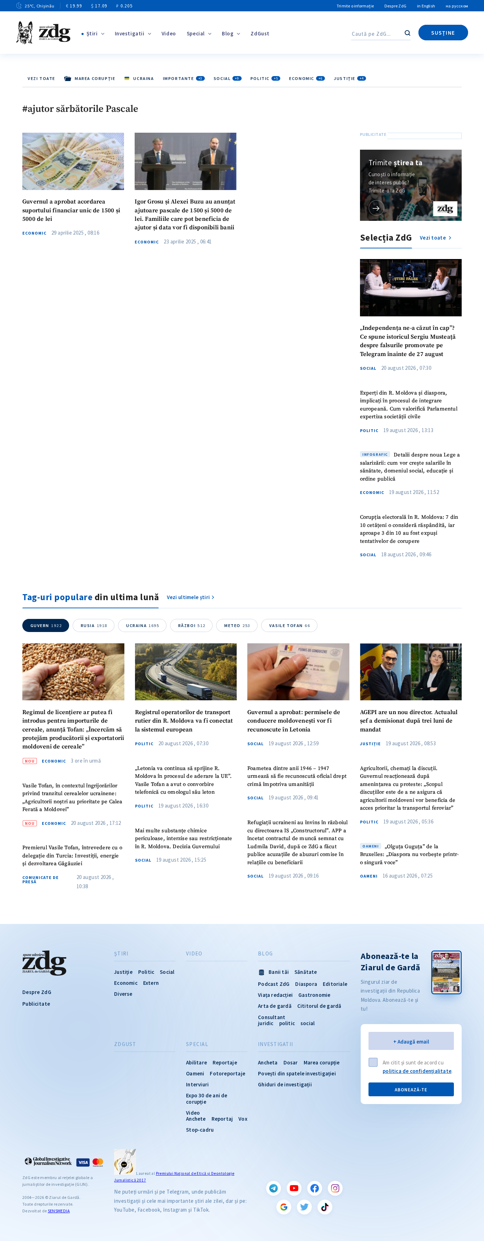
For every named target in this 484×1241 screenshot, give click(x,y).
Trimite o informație (355, 5)
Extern (151, 982)
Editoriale (335, 984)
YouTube (294, 1188)
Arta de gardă (275, 1005)
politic (287, 1023)
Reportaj (222, 1118)
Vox (242, 1118)
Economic (305, 78)
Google (283, 1207)
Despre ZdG (395, 5)
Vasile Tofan (289, 625)
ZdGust (260, 33)
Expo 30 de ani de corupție (206, 1098)
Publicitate (36, 1003)
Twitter (304, 1207)
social (307, 1023)
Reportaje (225, 1062)
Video (169, 33)
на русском (457, 5)
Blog (227, 33)
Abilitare (196, 1062)
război (192, 625)
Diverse (123, 993)
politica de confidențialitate (417, 1071)
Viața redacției (275, 995)
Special (196, 33)
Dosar (290, 1062)
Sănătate (305, 972)
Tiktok (324, 1207)
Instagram (335, 1188)
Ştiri (92, 33)
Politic (264, 78)
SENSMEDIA (59, 1210)
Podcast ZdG (273, 984)
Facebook (314, 1188)
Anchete (196, 1118)
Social (226, 78)
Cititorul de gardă (319, 1005)
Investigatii (130, 33)
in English (426, 5)
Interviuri (197, 1084)
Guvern (46, 625)
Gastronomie (314, 995)
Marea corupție (322, 1062)
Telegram (273, 1188)
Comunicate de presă (40, 879)
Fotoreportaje (227, 1073)
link (376, 208)
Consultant (271, 1017)
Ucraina (142, 625)
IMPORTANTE (182, 78)
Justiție (349, 78)
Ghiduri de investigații (285, 1084)
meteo (237, 625)
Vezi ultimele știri (188, 597)
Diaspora (306, 984)
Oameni (369, 876)
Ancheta (267, 1062)
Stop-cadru (200, 1129)
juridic (265, 1023)
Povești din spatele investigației (297, 1073)
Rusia (94, 625)
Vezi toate (41, 78)
